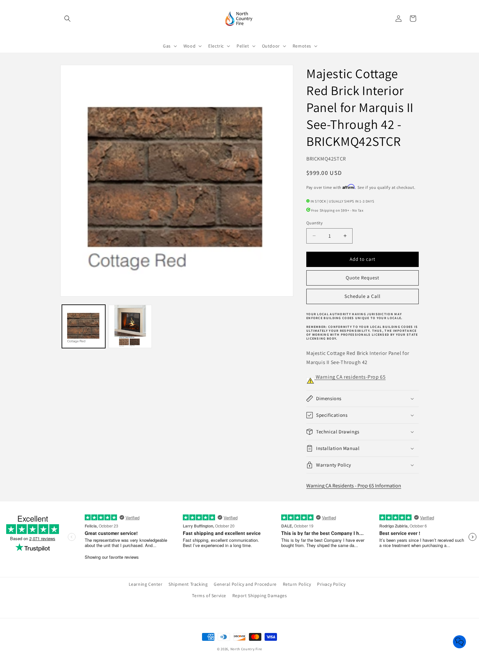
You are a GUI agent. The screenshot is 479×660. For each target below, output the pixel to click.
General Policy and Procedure (245, 584)
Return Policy (297, 584)
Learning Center (146, 584)
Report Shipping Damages (259, 595)
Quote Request (362, 277)
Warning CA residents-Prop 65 (349, 376)
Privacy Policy (331, 584)
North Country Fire (246, 649)
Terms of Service (209, 595)
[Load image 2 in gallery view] (130, 326)
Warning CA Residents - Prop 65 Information (353, 485)
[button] (67, 18)
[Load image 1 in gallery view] (83, 326)
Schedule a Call (362, 296)
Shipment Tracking (188, 584)
